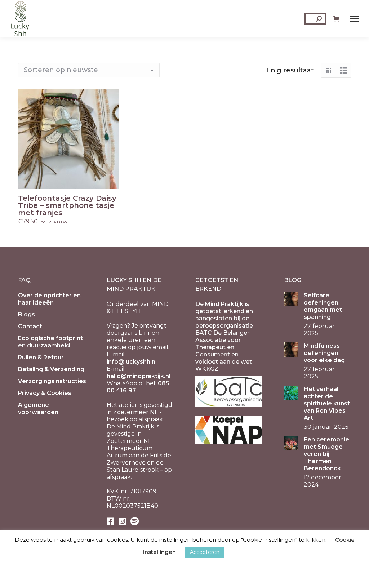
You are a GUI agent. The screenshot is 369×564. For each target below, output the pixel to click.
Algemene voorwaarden (38, 408)
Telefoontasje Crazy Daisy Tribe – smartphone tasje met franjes (67, 205)
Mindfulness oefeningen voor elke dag (324, 353)
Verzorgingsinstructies (52, 381)
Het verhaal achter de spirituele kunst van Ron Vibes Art (327, 403)
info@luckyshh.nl (132, 361)
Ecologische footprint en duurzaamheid (50, 342)
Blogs (26, 314)
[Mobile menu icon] (354, 19)
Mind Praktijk (224, 304)
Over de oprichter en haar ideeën (49, 299)
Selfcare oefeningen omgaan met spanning (323, 306)
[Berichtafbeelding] (291, 299)
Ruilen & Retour (41, 357)
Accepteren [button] (204, 552)
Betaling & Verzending (51, 369)
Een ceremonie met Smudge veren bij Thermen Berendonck (326, 454)
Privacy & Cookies (44, 393)
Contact (30, 326)
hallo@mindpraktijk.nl (138, 376)
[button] (109, 180)
